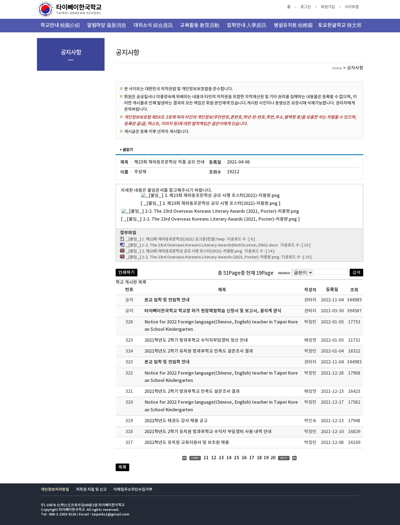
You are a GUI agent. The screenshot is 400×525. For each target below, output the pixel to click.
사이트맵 (352, 7)
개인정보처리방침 (55, 489)
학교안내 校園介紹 (60, 25)
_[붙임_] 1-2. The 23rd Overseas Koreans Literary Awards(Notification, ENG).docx (202, 245)
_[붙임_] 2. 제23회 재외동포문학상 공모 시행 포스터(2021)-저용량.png (184, 251)
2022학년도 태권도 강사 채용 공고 (176, 420)
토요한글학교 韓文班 (340, 25)
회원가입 (328, 7)
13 (221, 457)
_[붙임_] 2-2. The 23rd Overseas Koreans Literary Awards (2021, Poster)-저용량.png (202, 257)
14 (228, 457)
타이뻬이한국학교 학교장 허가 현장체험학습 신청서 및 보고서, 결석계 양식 (212, 311)
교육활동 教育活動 (199, 25)
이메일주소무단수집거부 (132, 489)
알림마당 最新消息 (106, 25)
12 (213, 457)
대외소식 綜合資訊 (153, 25)
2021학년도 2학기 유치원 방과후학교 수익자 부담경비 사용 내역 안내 (208, 431)
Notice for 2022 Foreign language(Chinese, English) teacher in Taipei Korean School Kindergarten (221, 326)
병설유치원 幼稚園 (293, 25)
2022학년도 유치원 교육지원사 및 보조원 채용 (186, 442)
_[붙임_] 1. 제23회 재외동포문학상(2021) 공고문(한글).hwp (175, 239)
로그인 (305, 7)
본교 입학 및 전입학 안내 (167, 300)
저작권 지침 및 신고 (91, 489)
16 (244, 457)
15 (236, 457)
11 (206, 457)
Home (337, 68)
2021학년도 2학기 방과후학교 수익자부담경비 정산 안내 (196, 340)
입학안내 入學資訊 (246, 25)
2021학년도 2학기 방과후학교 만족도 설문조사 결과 (192, 391)
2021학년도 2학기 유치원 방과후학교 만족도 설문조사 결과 (198, 351)
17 (251, 457)
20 (272, 457)
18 (259, 457)
